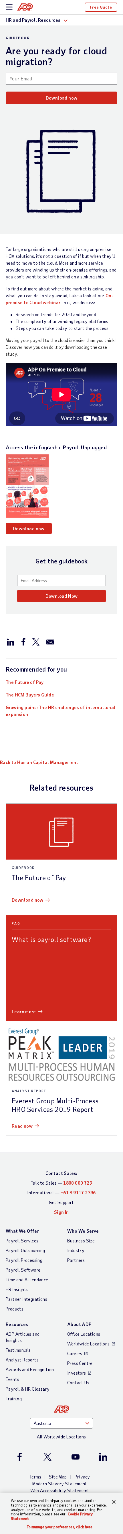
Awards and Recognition (30, 1369)
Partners (76, 1260)
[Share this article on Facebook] (23, 641)
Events (12, 1379)
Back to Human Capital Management (39, 762)
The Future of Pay (25, 682)
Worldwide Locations (88, 1343)
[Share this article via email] (50, 641)
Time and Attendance (27, 1279)
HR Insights (17, 1289)
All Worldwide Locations (61, 1436)
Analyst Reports (22, 1359)
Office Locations (83, 1334)
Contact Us (78, 1382)
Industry (75, 1250)
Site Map (58, 1476)
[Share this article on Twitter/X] (36, 641)
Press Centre (80, 1363)
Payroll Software (23, 1269)
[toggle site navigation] (9, 7)
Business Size (81, 1240)
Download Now (61, 596)
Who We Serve (83, 1231)
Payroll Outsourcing (25, 1250)
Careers (74, 1353)
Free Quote (101, 7)
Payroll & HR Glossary (27, 1389)
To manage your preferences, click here (60, 1527)
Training (14, 1398)
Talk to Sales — (61, 1182)
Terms (35, 1476)
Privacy (82, 1476)
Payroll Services (22, 1240)
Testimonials (18, 1350)
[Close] (114, 1502)
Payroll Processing (24, 1260)
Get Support (61, 1202)
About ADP (79, 1324)
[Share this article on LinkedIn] (10, 641)
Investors (76, 1372)
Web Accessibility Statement (60, 1490)
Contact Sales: (61, 1173)
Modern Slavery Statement (59, 1483)
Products (14, 1308)
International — (61, 1192)
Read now (22, 1126)
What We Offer (22, 1231)
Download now (62, 97)
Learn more (24, 1011)
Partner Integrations (26, 1299)
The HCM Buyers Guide (30, 694)
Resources (17, 1324)
